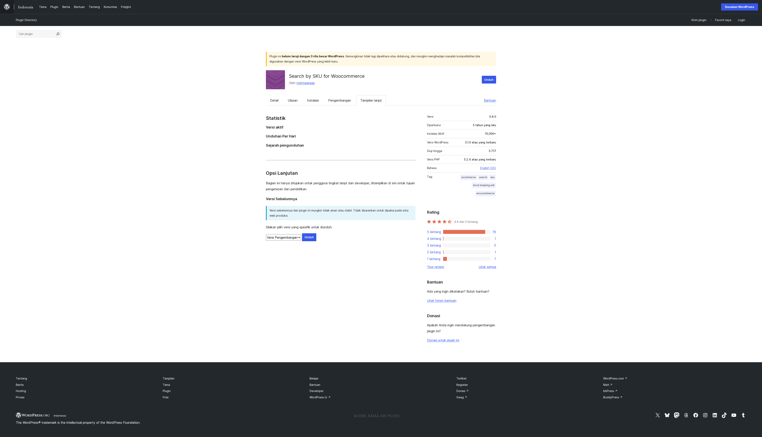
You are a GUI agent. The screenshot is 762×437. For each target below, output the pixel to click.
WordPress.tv (320, 397)
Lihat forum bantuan (441, 301)
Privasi (20, 397)
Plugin (167, 391)
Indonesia (60, 415)
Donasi (462, 391)
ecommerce (468, 177)
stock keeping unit (484, 185)
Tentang (21, 378)
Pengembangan (339, 100)
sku (492, 177)
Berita (20, 384)
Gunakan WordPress (739, 7)
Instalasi (313, 100)
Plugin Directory (26, 20)
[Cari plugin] (58, 34)
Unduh (489, 79)
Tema (166, 384)
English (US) (488, 168)
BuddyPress (612, 397)
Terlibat (461, 378)
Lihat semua (487, 267)
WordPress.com (615, 378)
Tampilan (168, 378)
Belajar (314, 378)
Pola (165, 397)
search (483, 177)
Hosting (21, 391)
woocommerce (485, 193)
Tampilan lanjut (371, 100)
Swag (461, 397)
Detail (274, 100)
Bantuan (490, 100)
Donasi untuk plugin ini (443, 340)
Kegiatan (462, 384)
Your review (435, 267)
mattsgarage (305, 83)
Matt (608, 384)
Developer (317, 391)
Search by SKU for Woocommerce (327, 76)
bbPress (610, 391)
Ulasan (293, 100)
